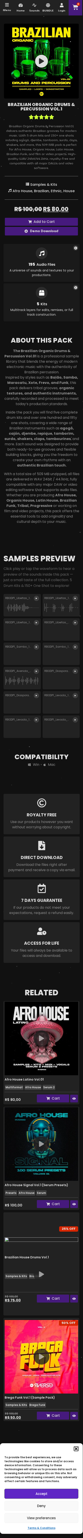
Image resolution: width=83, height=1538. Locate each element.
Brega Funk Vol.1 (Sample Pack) (30, 1397)
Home (21, 10)
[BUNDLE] (48, 5)
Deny (41, 1506)
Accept (41, 1493)
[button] (76, 1449)
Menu (7, 10)
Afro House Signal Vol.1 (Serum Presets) (36, 1185)
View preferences (41, 1518)
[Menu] (7, 5)
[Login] (62, 5)
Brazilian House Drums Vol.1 (27, 1257)
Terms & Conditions (41, 1528)
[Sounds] (34, 5)
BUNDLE (48, 10)
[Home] (21, 5)
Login (61, 10)
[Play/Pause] (41, 61)
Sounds (34, 10)
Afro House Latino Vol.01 (24, 1079)
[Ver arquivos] (75, 247)
